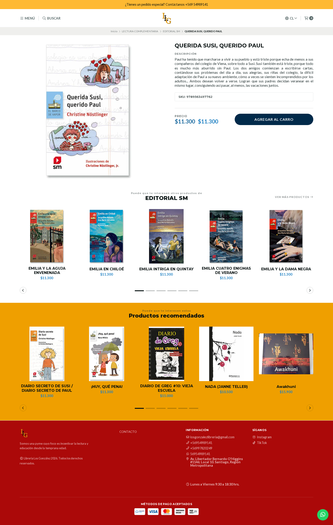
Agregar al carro (274, 119)
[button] (139, 290)
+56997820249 (201, 448)
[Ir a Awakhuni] (286, 354)
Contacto (128, 432)
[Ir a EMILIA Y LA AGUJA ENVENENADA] (47, 236)
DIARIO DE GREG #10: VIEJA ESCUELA (166, 388)
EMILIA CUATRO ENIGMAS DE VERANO (226, 270)
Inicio (114, 31)
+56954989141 (201, 442)
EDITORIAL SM (171, 31)
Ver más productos (292, 197)
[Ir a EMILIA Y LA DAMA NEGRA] (286, 236)
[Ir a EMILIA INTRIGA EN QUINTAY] (166, 236)
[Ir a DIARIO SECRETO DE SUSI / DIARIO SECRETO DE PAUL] (47, 354)
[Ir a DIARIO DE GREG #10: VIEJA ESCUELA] (166, 354)
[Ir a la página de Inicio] (166, 18)
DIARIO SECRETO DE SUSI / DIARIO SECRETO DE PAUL (47, 388)
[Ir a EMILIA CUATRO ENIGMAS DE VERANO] (226, 236)
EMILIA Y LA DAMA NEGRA (286, 269)
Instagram (264, 437)
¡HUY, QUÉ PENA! (107, 387)
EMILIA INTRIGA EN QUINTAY (166, 269)
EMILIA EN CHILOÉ (106, 269)
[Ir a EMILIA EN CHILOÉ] (107, 236)
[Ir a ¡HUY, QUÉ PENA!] (107, 354)
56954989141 (200, 454)
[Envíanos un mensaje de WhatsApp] (322, 514)
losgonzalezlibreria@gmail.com (212, 437)
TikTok (262, 442)
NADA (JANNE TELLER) (226, 387)
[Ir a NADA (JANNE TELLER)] (226, 354)
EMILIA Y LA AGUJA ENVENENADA (47, 270)
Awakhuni (286, 387)
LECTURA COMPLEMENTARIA (140, 31)
